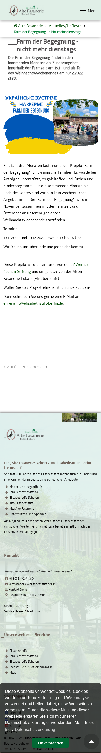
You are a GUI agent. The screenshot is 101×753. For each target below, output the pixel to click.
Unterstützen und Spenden (27, 514)
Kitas (12, 672)
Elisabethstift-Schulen (24, 497)
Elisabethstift (18, 650)
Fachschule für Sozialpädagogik (30, 667)
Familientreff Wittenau (24, 492)
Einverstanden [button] (50, 743)
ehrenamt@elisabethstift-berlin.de (33, 303)
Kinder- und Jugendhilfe (25, 486)
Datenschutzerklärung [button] (35, 729)
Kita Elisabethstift (21, 503)
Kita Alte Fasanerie (21, 508)
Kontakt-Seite (18, 589)
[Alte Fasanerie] (16, 25)
